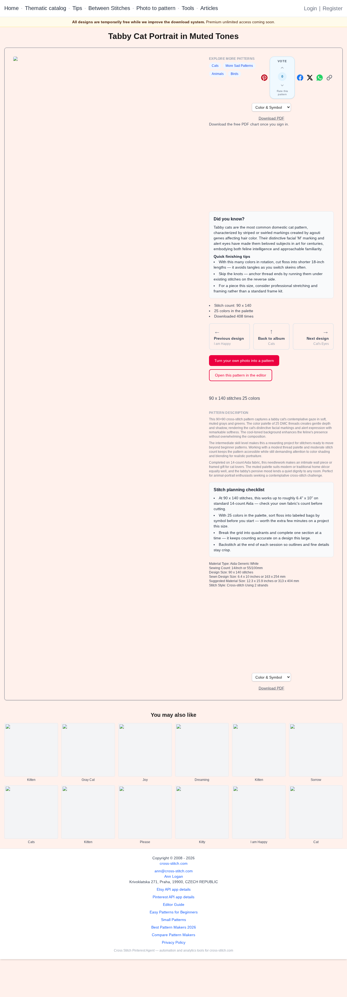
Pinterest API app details (173, 897)
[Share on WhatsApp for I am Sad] (319, 77)
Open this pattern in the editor (240, 375)
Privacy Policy (173, 942)
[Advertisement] (271, 169)
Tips (77, 8)
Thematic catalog (45, 8)
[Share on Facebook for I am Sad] (300, 77)
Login (310, 8)
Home (11, 8)
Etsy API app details (174, 889)
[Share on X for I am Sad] (310, 77)
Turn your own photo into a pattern (244, 360)
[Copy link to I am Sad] (329, 77)
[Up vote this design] (282, 68)
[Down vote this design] (282, 85)
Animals (218, 74)
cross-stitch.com (174, 863)
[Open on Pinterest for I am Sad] (264, 77)
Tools (188, 8)
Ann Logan (173, 876)
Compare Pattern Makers (173, 935)
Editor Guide (173, 904)
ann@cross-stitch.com (174, 871)
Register (333, 8)
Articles (209, 8)
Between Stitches (109, 8)
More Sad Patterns (239, 66)
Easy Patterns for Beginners (174, 912)
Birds (234, 74)
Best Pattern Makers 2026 (173, 927)
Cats (215, 66)
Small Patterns (173, 919)
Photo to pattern (155, 8)
